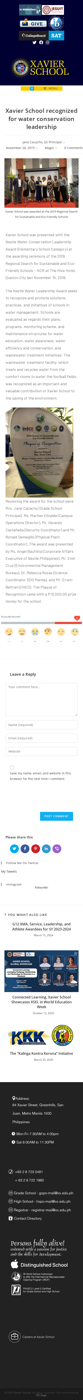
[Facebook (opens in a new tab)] (41, 42)
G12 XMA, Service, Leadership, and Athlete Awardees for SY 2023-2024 (41, 926)
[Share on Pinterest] (35, 848)
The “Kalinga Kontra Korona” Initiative (41, 1053)
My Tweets (9, 871)
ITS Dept (41, 1395)
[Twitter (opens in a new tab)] (35, 42)
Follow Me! (41, 887)
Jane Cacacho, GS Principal (42, 142)
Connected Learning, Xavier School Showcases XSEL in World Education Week (41, 1002)
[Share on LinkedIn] (46, 848)
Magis (49, 148)
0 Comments (73, 148)
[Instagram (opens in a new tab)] (47, 42)
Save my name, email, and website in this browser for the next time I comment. (40, 776)
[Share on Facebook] (25, 848)
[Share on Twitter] (14, 848)
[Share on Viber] (56, 848)
